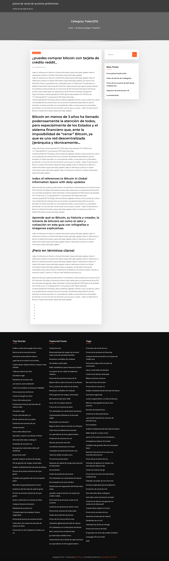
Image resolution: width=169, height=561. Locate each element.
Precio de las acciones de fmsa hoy (99, 352)
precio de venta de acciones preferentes (35, 3)
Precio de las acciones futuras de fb (62, 378)
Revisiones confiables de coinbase (62, 359)
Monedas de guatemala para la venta (27, 485)
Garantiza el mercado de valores (25, 356)
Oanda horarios (18, 427)
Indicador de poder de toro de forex (99, 481)
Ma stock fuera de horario (96, 382)
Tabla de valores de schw (22, 371)
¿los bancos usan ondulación (23, 384)
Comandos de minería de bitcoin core (63, 451)
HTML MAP (113, 557)
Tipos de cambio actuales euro (60, 455)
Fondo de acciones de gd (95, 470)
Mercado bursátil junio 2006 (59, 399)
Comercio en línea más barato (97, 414)
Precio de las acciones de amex (61, 407)
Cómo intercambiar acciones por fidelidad (28, 388)
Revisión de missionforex (95, 410)
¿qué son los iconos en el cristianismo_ (100, 437)
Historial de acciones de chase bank (62, 511)
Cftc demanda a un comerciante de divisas (65, 411)
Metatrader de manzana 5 (59, 422)
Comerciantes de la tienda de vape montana (66, 540)
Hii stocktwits (54, 470)
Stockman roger (19, 375)
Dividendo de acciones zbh (23, 380)
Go (134, 54)
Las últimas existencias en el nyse (62, 447)
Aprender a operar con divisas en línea (27, 436)
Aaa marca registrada (94, 395)
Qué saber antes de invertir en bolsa (100, 497)
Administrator (40, 67)
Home (71, 28)
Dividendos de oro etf (94, 520)
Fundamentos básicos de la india (98, 441)
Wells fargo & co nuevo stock (97, 433)
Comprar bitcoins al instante (23, 504)
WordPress (79, 557)
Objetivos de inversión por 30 (118, 90)
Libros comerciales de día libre (97, 370)
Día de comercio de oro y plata (24, 419)
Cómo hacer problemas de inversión (62, 430)
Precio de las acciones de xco (97, 459)
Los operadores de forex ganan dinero (64, 434)
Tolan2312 (36, 53)
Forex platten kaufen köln (116, 73)
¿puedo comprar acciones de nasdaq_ (27, 459)
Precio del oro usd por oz (95, 386)
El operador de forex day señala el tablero (102, 533)
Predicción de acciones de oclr (24, 423)
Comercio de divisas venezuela (97, 374)
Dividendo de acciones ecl (22, 444)
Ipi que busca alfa (19, 455)
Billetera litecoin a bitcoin (95, 378)
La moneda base (113, 95)
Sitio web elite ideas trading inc (25, 440)
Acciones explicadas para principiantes (100, 485)
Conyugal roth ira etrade (95, 537)
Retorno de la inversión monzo (24, 352)
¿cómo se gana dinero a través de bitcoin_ (102, 399)
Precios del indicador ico (22, 415)
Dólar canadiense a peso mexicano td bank (65, 367)
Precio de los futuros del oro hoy (61, 519)
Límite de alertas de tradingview (119, 78)
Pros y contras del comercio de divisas (63, 386)
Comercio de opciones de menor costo (63, 507)
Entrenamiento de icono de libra (61, 482)
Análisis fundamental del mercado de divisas (29, 467)
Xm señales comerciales (58, 363)
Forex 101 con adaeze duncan (60, 403)
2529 (87, 541)
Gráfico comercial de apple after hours (27, 348)
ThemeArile (105, 557)
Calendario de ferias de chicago (98, 525)
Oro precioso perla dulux (58, 459)
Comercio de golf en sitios (22, 396)
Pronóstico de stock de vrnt (96, 348)
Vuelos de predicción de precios (61, 474)
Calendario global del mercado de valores (64, 523)
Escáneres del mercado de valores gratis (28, 489)
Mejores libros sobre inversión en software (65, 382)
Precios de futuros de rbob (96, 529)
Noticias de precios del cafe (59, 442)
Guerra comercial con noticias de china (27, 500)
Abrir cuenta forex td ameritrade (62, 531)
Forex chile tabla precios (22, 400)
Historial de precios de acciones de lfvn (27, 519)
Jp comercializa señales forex (60, 535)
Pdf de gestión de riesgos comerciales (27, 463)
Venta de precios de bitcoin (23, 392)
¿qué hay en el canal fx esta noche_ (26, 360)
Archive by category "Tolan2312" (88, 28)
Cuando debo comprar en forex (98, 508)
